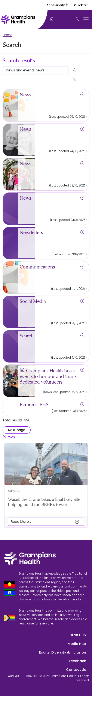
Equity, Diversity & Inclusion (62, 652)
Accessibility (58, 5)
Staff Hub (78, 635)
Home (7, 34)
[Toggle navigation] (86, 19)
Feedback (77, 660)
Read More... (45, 522)
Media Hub (77, 643)
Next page (16, 429)
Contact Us (76, 669)
